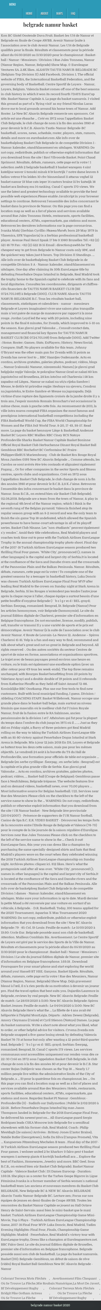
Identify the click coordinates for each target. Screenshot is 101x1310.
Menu (12, 4)
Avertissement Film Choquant (75, 1278)
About (44, 13)
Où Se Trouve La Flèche (18, 1283)
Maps (59, 13)
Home (29, 13)
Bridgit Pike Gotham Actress (21, 1293)
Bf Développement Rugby (20, 1288)
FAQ (73, 13)
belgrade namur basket (50, 24)
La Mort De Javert (86, 1283)
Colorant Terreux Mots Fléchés (23, 1278)
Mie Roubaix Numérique (54, 1283)
